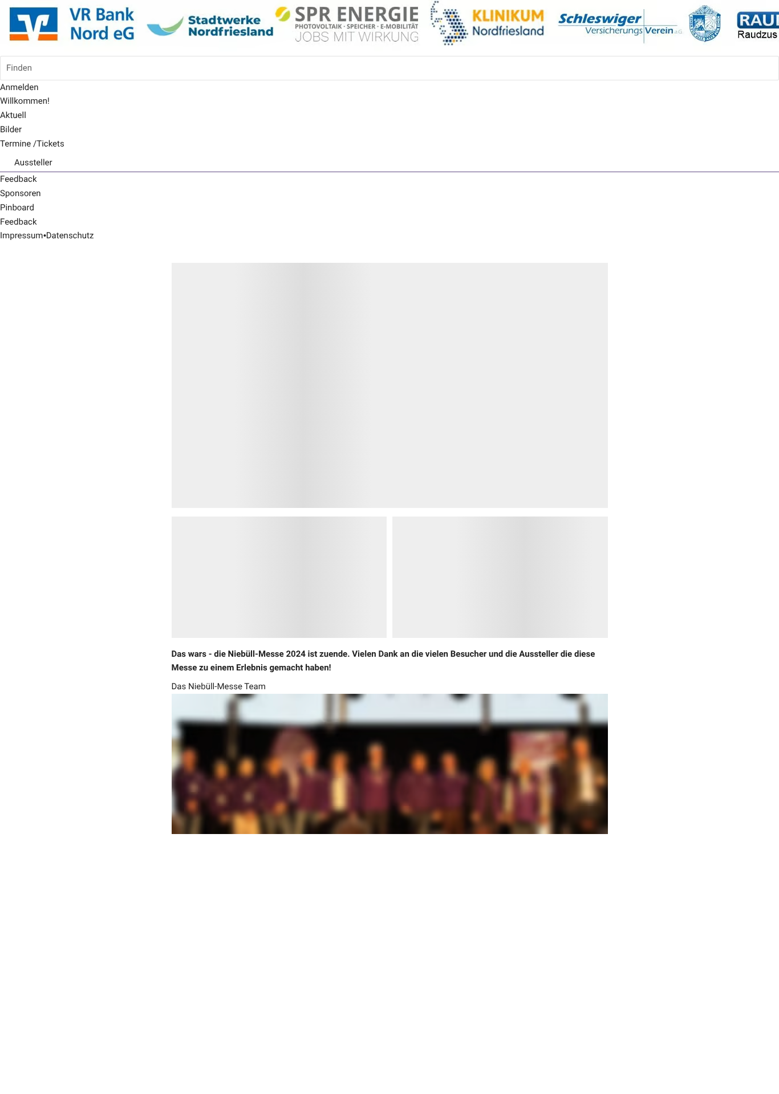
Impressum (21, 235)
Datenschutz (70, 235)
